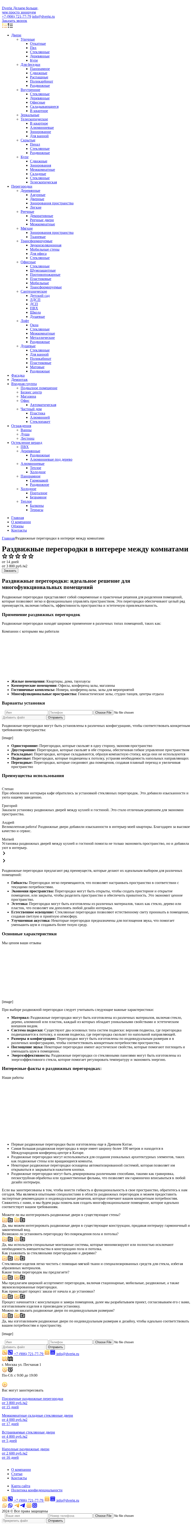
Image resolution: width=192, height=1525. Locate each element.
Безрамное (38, 497)
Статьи (16, 1474)
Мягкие (27, 228)
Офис (25, 401)
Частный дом (31, 409)
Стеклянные (40, 52)
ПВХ (34, 308)
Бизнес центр (31, 392)
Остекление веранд (26, 443)
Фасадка (18, 375)
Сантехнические (34, 291)
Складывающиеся (44, 107)
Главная (17, 518)
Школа (35, 312)
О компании (21, 522)
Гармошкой (39, 480)
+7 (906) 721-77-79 (16, 16)
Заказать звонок (14, 21)
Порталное (38, 493)
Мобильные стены (44, 249)
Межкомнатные (42, 170)
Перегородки (21, 186)
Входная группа (24, 384)
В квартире (39, 111)
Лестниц (27, 438)
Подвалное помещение (39, 388)
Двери (16, 35)
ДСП (34, 304)
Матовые (37, 367)
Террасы (36, 510)
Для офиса (38, 254)
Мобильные (39, 283)
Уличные (28, 39)
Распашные (39, 77)
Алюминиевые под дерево (51, 459)
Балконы (37, 506)
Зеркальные (30, 115)
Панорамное (40, 69)
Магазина (28, 396)
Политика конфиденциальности (37, 1490)
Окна (34, 325)
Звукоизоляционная (45, 245)
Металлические (42, 338)
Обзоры (17, 526)
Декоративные (41, 216)
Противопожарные (45, 275)
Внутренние (30, 90)
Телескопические (34, 119)
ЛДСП (35, 300)
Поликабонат (40, 359)
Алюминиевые (42, 128)
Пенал (35, 144)
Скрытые (28, 140)
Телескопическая (43, 182)
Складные (38, 174)
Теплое (35, 468)
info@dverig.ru (43, 16)
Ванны (26, 430)
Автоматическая (43, 405)
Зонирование (40, 132)
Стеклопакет (40, 422)
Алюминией (40, 417)
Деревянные (40, 56)
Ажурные (37, 195)
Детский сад (40, 296)
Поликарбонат (41, 81)
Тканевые (38, 237)
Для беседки (30, 65)
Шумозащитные (43, 270)
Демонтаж (19, 380)
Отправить (55, 717)
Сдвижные (38, 73)
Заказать (10, 570)
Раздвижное (39, 485)
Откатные (38, 44)
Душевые (37, 317)
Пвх (33, 48)
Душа (25, 434)
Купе (34, 60)
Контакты (19, 530)
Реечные (27, 212)
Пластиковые (40, 279)
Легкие (35, 207)
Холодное (38, 472)
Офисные (37, 102)
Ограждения (21, 426)
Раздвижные (40, 86)
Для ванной (39, 136)
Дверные (37, 199)
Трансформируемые (36, 241)
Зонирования (40, 165)
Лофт (25, 321)
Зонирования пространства (52, 203)
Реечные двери (42, 220)
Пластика (37, 413)
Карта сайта (20, 1486)
